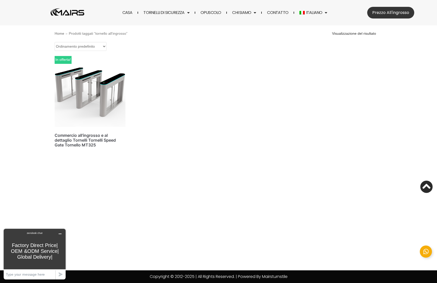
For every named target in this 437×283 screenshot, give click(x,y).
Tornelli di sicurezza (163, 12)
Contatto (277, 12)
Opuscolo (211, 12)
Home (59, 33)
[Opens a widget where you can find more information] (35, 254)
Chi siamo (241, 12)
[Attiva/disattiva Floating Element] (426, 252)
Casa (127, 12)
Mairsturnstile (275, 276)
